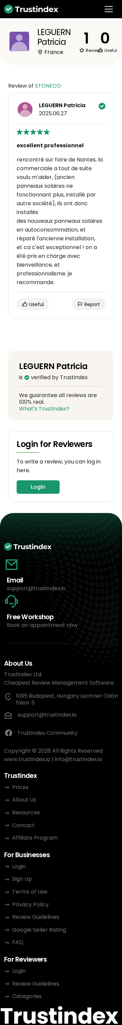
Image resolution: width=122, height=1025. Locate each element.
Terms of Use (29, 892)
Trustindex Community (47, 733)
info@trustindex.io (78, 759)
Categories (27, 996)
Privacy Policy (30, 904)
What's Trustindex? (44, 409)
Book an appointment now (42, 625)
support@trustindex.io (36, 588)
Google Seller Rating (39, 930)
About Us (24, 800)
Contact (23, 825)
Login (38, 487)
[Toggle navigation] (109, 9)
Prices (20, 787)
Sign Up (22, 879)
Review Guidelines (35, 917)
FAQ (17, 942)
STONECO (48, 86)
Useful (36, 304)
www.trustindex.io (27, 759)
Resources (26, 812)
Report (91, 304)
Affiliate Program (35, 838)
